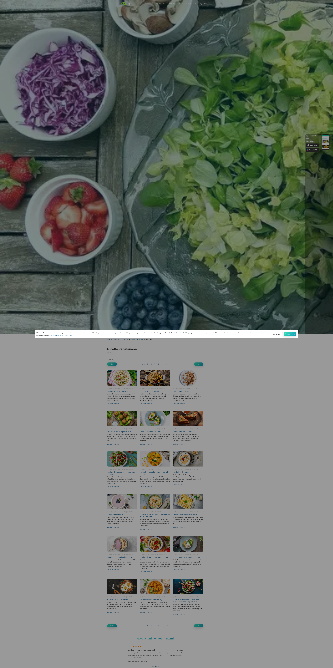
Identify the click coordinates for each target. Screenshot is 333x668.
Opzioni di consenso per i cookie (113, 333)
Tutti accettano (290, 334)
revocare (221, 333)
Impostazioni (277, 334)
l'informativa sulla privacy (57, 335)
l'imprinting (69, 335)
